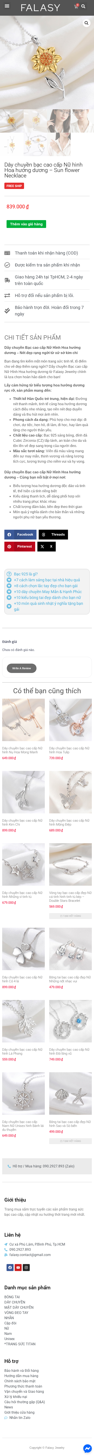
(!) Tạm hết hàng (70, 916)
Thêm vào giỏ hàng (26, 224)
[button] (7, 5)
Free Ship (14, 186)
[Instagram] (26, 1267)
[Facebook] (10, 1267)
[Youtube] (18, 1267)
